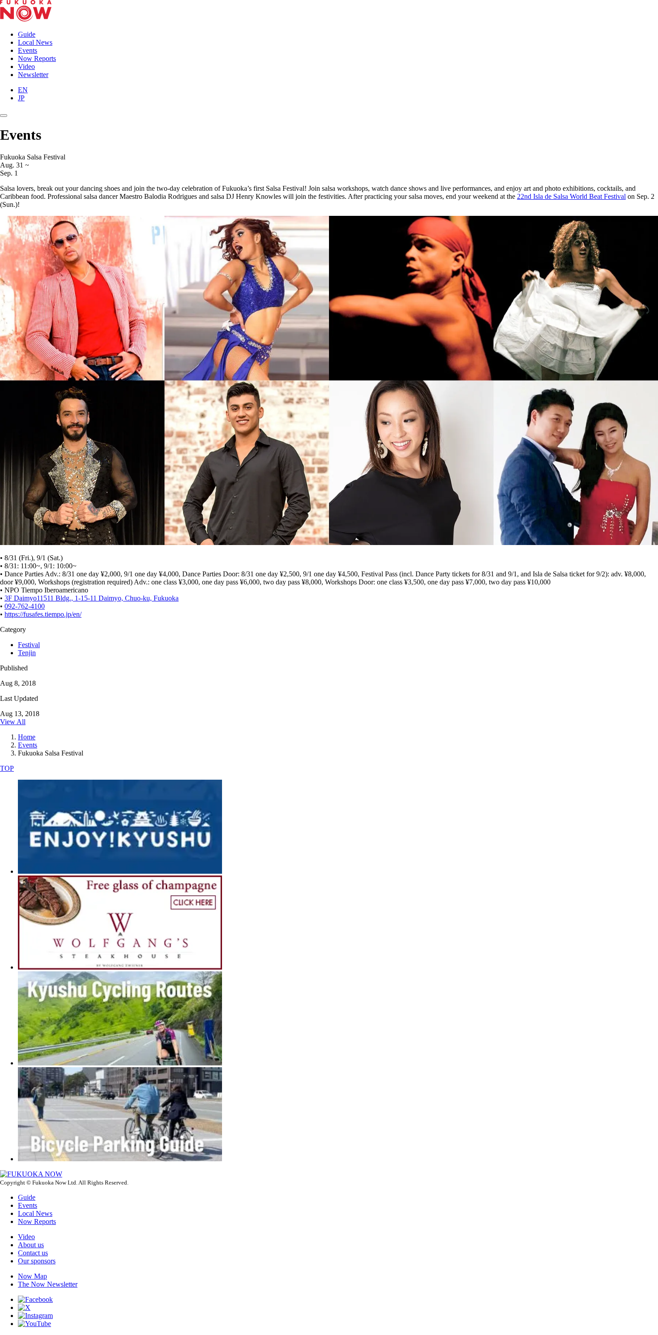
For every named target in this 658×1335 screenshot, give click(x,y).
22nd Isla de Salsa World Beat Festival (571, 196)
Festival (29, 644)
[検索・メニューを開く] (3, 115)
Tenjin (27, 653)
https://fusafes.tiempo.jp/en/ (42, 614)
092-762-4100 (24, 606)
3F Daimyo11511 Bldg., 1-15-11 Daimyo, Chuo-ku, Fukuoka (91, 598)
